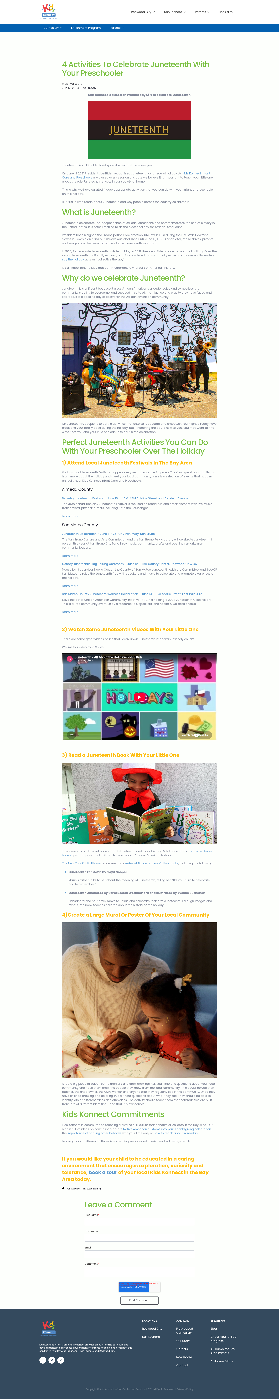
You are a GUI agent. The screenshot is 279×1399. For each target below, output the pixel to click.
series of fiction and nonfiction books (151, 863)
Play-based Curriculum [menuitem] (184, 1331)
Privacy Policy (185, 1389)
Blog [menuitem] (214, 1329)
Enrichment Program (86, 28)
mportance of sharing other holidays (94, 1133)
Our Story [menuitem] (183, 1341)
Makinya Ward (72, 84)
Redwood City (141, 12)
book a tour (103, 1172)
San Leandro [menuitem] (151, 1337)
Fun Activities (73, 1189)
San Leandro (173, 12)
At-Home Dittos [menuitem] (222, 1361)
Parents (200, 12)
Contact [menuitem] (182, 1365)
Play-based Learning (91, 1189)
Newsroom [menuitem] (184, 1357)
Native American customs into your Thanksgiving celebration (167, 1129)
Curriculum (51, 28)
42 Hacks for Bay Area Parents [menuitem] (223, 1351)
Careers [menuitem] (182, 1349)
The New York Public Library (81, 863)
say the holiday (73, 259)
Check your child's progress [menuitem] (224, 1339)
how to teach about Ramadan (176, 1133)
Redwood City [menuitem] (152, 1329)
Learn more (70, 516)
